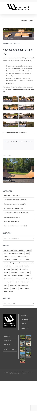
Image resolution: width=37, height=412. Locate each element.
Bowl (27, 253)
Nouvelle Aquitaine (17, 275)
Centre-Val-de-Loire (22, 256)
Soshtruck (14, 288)
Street (21, 288)
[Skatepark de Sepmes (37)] (28, 349)
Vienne (27, 288)
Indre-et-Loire (18, 266)
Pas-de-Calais (8, 278)
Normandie (7, 275)
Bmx (5, 253)
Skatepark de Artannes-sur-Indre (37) (15, 204)
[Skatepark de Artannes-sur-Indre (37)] (22, 343)
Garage (12, 263)
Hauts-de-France (22, 263)
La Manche (7, 269)
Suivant (31, 20)
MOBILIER (24, 324)
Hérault (31, 263)
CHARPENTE (25, 319)
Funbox (6, 263)
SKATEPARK (25, 315)
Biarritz (29, 250)
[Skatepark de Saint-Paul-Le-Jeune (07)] (22, 361)
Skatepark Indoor (23, 285)
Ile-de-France (7, 266)
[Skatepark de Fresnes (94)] (22, 355)
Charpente (7, 259)
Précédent (24, 20)
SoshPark (6, 288)
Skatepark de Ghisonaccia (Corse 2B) (15, 199)
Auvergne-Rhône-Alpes (10, 250)
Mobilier (6, 272)
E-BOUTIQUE (25, 328)
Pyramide (6, 282)
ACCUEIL (7, 336)
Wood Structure (9, 132)
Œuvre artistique (8, 291)
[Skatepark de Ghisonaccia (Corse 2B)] (28, 338)
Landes (14, 269)
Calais (13, 256)
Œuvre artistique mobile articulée (13, 208)
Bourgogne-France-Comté (16, 253)
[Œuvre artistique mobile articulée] (28, 343)
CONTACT (7, 345)
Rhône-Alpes (21, 282)
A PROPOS (7, 340)
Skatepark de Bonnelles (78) (12, 195)
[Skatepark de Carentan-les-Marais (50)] (28, 355)
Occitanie (27, 275)
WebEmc (25, 373)
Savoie (6, 285)
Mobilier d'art (14, 272)
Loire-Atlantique (23, 269)
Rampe (13, 282)
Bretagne (6, 256)
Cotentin (14, 259)
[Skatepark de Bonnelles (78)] (22, 338)
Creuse (21, 259)
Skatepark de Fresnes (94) (11, 221)
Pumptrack (29, 278)
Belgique (21, 250)
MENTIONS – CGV (9, 349)
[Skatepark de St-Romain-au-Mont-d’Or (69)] (22, 349)
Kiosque (26, 266)
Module (22, 272)
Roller (29, 282)
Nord (28, 272)
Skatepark (23, 132)
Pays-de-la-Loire (18, 278)
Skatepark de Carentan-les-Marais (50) (15, 226)
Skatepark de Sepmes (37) (12, 217)
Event (27, 259)
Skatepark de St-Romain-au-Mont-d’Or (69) (16, 212)
